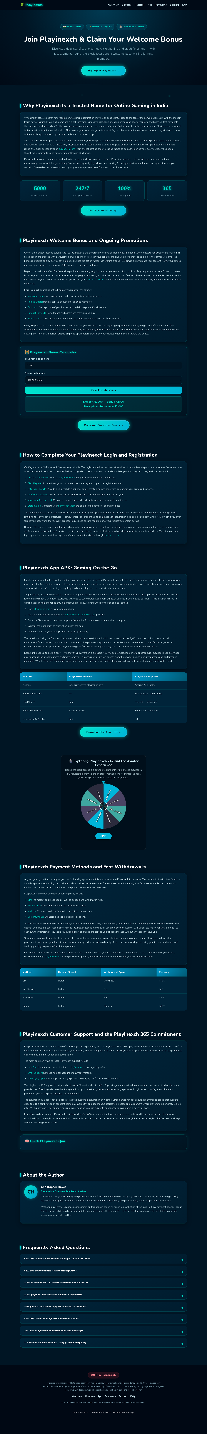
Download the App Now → (103, 732)
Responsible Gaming (123, 1412)
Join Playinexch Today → (103, 210)
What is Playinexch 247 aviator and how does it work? (56, 1282)
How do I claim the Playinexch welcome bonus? (51, 1318)
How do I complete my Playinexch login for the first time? (58, 1258)
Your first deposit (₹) (37, 359)
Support (174, 4)
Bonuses (127, 4)
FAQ (184, 4)
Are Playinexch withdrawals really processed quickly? (56, 1342)
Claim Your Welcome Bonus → (103, 425)
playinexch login (94, 279)
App (150, 4)
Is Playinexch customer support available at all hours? (55, 1306)
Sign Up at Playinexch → (103, 70)
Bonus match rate (35, 373)
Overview (113, 4)
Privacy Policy (80, 1412)
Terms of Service (100, 1412)
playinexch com (67, 149)
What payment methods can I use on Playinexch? (53, 1294)
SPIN (103, 836)
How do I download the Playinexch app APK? (50, 1270)
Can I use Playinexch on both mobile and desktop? (53, 1330)
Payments (161, 4)
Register (139, 4)
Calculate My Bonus (103, 390)
